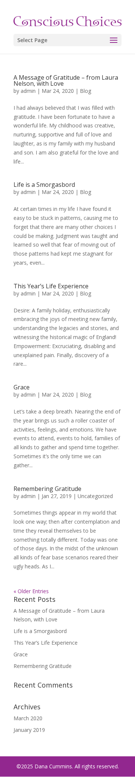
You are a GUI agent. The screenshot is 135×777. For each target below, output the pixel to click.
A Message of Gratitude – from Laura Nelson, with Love (66, 80)
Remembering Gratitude (47, 489)
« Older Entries (31, 591)
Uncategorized (95, 496)
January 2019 (29, 729)
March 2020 (28, 718)
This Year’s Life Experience (51, 286)
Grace (22, 387)
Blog (85, 90)
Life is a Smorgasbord (44, 184)
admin (28, 90)
